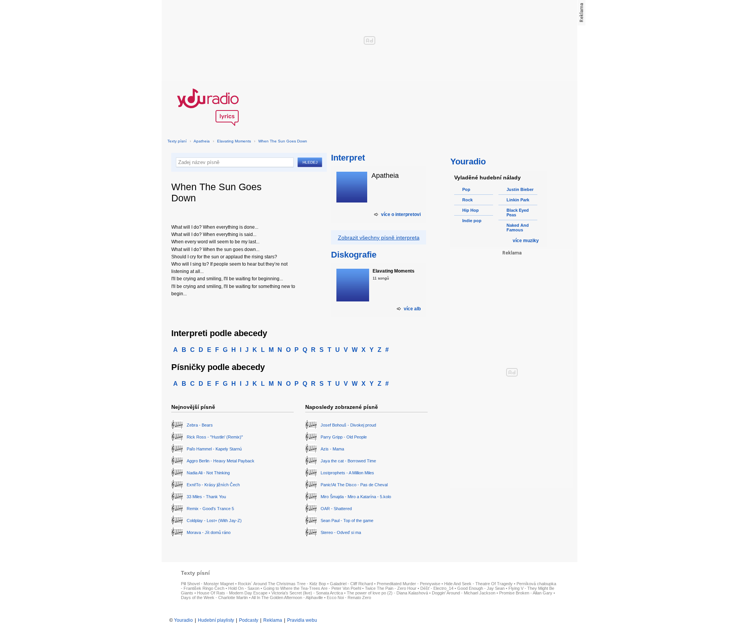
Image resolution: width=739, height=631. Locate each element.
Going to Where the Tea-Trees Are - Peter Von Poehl (312, 588)
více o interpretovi (401, 214)
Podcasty (248, 620)
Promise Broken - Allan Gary (525, 593)
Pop (466, 189)
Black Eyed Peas (518, 212)
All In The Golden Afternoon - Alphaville (287, 597)
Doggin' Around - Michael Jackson (463, 593)
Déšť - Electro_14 (436, 588)
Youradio (183, 620)
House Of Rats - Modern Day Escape (232, 593)
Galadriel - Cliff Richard (351, 583)
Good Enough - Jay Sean (481, 588)
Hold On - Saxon (243, 588)
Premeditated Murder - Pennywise (408, 583)
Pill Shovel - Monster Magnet (207, 583)
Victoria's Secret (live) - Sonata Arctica (307, 593)
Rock (467, 200)
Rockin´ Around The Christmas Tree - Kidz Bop (282, 583)
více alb (412, 308)
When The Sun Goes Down (282, 141)
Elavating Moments (234, 141)
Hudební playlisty (216, 620)
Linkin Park (518, 200)
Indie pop (472, 220)
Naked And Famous (518, 227)
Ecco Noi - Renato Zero (349, 597)
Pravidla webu (302, 620)
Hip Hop (470, 210)
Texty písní (177, 141)
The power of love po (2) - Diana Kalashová (387, 593)
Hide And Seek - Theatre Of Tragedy (478, 583)
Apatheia (202, 141)
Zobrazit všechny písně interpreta (379, 237)
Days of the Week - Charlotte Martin (214, 597)
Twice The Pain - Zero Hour (390, 588)
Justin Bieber (520, 189)
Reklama (272, 620)
